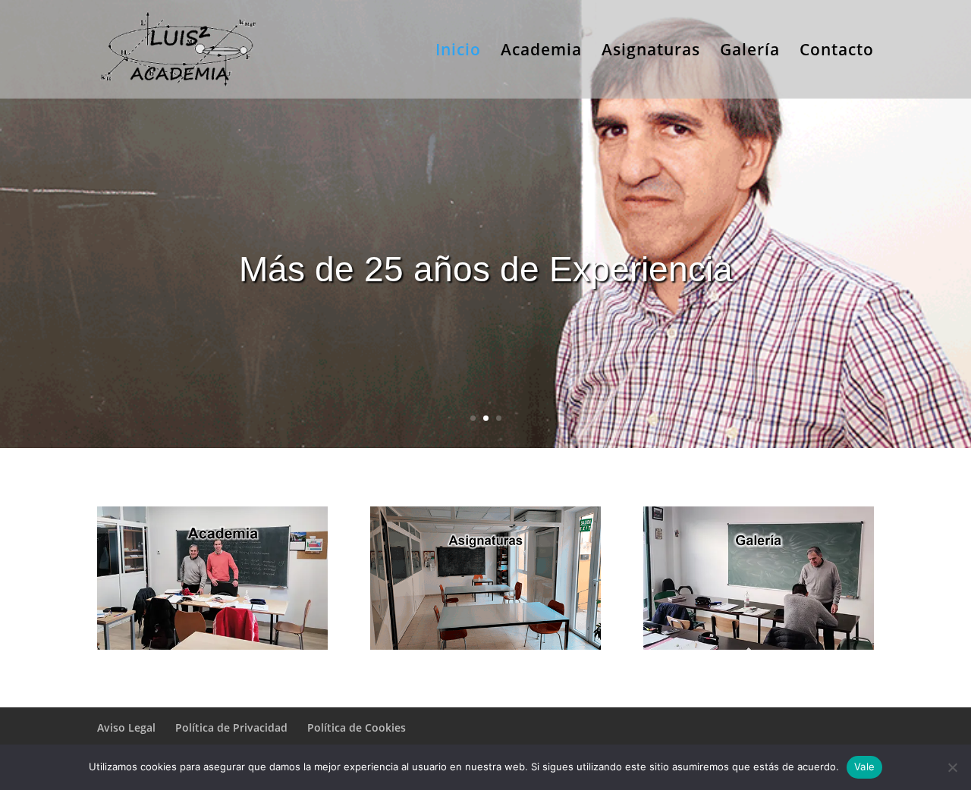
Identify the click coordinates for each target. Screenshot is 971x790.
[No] (952, 767)
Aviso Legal (126, 727)
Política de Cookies (356, 727)
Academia (541, 52)
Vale (864, 766)
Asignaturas (651, 52)
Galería (750, 52)
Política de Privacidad (231, 727)
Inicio (458, 52)
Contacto (837, 52)
